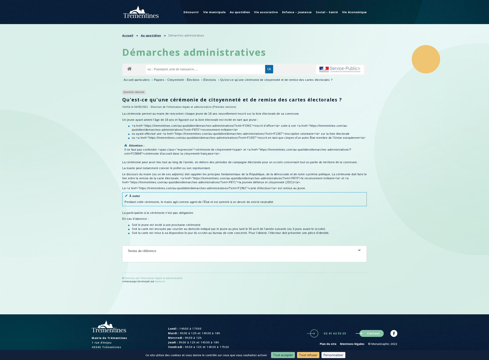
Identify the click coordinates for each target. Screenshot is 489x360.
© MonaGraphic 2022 (382, 344)
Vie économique (354, 12)
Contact (373, 333)
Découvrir (191, 12)
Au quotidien (240, 12)
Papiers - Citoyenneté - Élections (177, 79)
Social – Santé (327, 12)
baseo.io (160, 281)
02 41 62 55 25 (335, 333)
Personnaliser (333, 355)
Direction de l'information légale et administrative (154, 278)
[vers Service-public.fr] (340, 69)
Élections (210, 79)
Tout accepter (283, 355)
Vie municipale (214, 12)
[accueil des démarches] (129, 68)
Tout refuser (308, 355)
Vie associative (266, 12)
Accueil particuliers (137, 79)
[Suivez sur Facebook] (393, 333)
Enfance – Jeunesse (297, 12)
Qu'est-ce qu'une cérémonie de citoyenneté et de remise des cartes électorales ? (276, 79)
